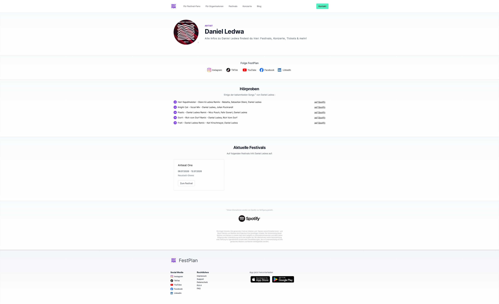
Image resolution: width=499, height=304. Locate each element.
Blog (259, 6)
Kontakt (322, 6)
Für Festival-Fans (191, 6)
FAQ (199, 288)
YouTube (178, 285)
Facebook (178, 289)
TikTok (177, 280)
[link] (199, 174)
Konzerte (247, 6)
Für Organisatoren (215, 6)
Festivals (233, 6)
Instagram (178, 276)
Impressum (201, 276)
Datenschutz (202, 282)
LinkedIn (177, 293)
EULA (199, 285)
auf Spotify (319, 102)
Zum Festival (186, 183)
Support (200, 279)
